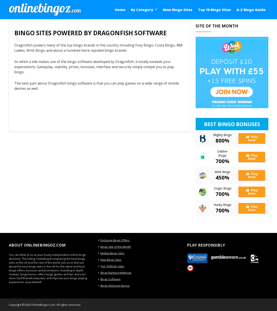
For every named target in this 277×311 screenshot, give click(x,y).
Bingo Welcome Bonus (115, 286)
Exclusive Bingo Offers (115, 240)
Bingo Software (110, 279)
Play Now (253, 138)
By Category (142, 9)
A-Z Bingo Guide (251, 9)
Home (120, 9)
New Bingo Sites (177, 9)
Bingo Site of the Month (115, 247)
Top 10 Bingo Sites (214, 9)
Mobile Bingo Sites (112, 253)
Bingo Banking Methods (115, 273)
